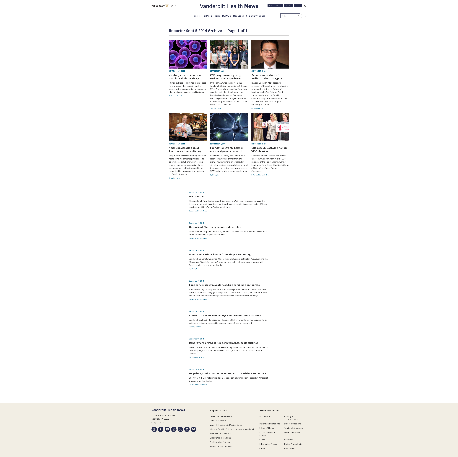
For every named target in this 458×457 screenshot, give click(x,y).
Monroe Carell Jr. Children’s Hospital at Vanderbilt (232, 429)
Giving (262, 439)
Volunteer (288, 439)
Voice (217, 16)
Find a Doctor (265, 416)
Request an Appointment (221, 446)
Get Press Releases (275, 6)
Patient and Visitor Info (269, 423)
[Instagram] (174, 429)
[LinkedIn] (187, 429)
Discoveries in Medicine (220, 437)
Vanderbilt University (293, 428)
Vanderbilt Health (218, 420)
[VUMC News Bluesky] (193, 429)
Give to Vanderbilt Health (221, 416)
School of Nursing (267, 428)
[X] (180, 429)
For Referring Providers (220, 442)
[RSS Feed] (154, 429)
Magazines (238, 16)
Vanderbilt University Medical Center (226, 425)
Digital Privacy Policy (293, 444)
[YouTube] (167, 429)
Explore (196, 16)
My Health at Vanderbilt (220, 433)
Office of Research (292, 432)
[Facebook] (160, 429)
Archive (298, 6)
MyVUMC (226, 16)
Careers (262, 448)
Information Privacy (268, 444)
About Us (289, 6)
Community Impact (255, 16)
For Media (207, 16)
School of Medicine (292, 423)
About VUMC (290, 448)
